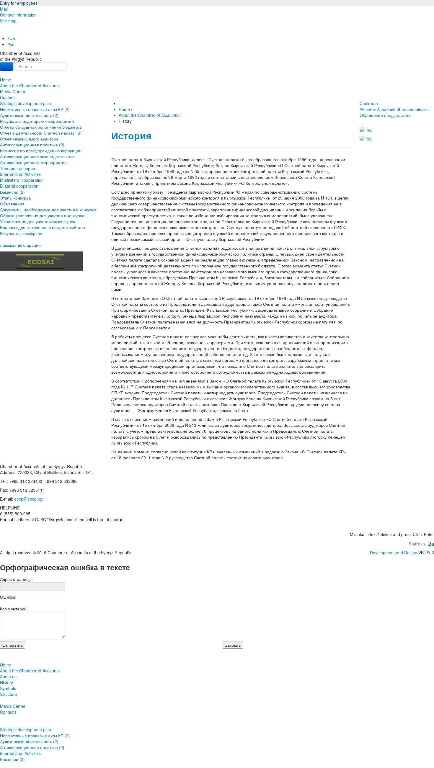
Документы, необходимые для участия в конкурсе (48, 210)
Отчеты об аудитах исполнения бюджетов (40, 127)
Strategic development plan (25, 103)
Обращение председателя (386, 115)
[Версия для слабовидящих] (0, 32)
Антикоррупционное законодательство (37, 156)
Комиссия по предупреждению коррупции (40, 150)
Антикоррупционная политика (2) (32, 145)
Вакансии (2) (12, 192)
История (131, 135)
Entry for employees (18, 3)
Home (5, 80)
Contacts (8, 97)
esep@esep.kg (28, 499)
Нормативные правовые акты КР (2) (35, 109)
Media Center (12, 91)
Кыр (11, 38)
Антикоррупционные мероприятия (33, 162)
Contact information (18, 15)
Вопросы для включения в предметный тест (42, 227)
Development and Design (393, 552)
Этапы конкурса (15, 198)
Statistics (418, 544)
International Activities (20, 174)
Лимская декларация (20, 245)
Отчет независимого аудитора (29, 139)
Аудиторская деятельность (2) (29, 115)
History (6, 682)
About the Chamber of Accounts (30, 86)
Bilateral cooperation (19, 186)
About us (8, 676)
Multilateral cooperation (22, 180)
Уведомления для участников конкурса (37, 221)
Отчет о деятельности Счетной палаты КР (40, 133)
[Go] (6, 66)
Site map (8, 21)
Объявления (12, 204)
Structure (8, 694)
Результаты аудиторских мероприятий (37, 121)
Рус (10, 44)
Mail (4, 9)
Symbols (8, 688)
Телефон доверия (17, 168)
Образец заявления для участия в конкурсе (42, 215)
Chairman (394, 106)
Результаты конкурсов (21, 233)
